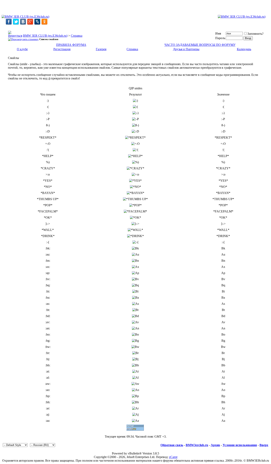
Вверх (263, 445)
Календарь (244, 49)
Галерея (101, 49)
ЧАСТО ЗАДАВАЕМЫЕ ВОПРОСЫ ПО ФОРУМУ (199, 44)
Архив (215, 445)
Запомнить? (255, 33)
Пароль (220, 38)
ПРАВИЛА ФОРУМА (71, 44)
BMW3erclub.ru (197, 445)
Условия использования (240, 445)
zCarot (173, 457)
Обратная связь (171, 445)
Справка (76, 35)
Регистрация (61, 49)
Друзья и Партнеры (186, 49)
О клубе (22, 49)
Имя (218, 33)
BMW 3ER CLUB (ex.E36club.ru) (45, 35)
